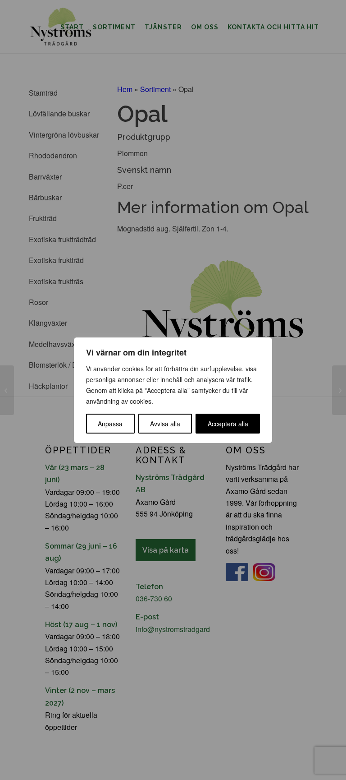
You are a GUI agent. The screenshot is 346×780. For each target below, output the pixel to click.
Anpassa (110, 423)
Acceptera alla (228, 423)
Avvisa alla (165, 423)
